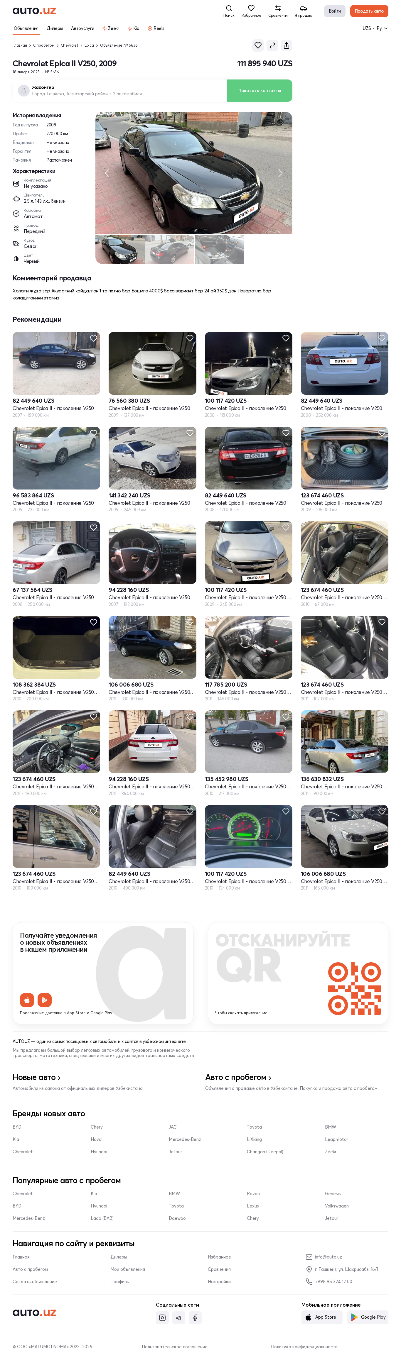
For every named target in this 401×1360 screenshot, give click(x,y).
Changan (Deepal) (265, 1151)
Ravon (253, 1193)
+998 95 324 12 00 (333, 1281)
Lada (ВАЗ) (102, 1218)
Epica (89, 45)
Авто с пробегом (30, 1269)
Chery (97, 1127)
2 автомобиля (127, 93)
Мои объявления (127, 1269)
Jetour (175, 1151)
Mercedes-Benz (185, 1139)
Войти (335, 11)
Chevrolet (69, 45)
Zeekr (330, 1151)
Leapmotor (336, 1139)
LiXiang (254, 1139)
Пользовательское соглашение (175, 1346)
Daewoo (177, 1218)
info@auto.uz (328, 1257)
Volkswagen (337, 1206)
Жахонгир (43, 87)
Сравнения (219, 1269)
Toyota (254, 1127)
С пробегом (44, 45)
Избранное (219, 1257)
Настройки (219, 1281)
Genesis (333, 1193)
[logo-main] (34, 11)
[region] (193, 173)
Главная (20, 45)
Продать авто (369, 11)
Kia (16, 1139)
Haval (96, 1139)
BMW (330, 1127)
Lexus (253, 1206)
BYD (17, 1127)
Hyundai (99, 1151)
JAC (173, 1127)
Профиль (119, 1281)
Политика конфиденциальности (304, 1346)
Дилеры (118, 1257)
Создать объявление (35, 1281)
